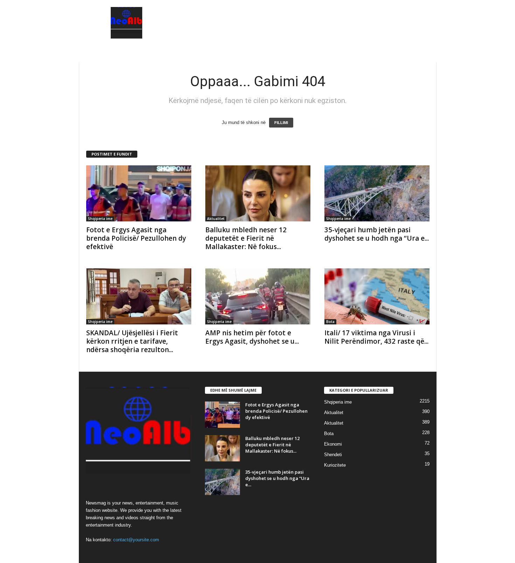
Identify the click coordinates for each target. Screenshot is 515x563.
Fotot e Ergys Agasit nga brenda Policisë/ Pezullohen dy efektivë (136, 238)
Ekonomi (333, 444)
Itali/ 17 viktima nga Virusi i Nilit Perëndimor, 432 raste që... (376, 337)
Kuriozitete (335, 465)
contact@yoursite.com (136, 539)
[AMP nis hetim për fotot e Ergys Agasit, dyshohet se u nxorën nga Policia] (257, 296)
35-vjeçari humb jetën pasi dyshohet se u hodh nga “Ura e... (376, 234)
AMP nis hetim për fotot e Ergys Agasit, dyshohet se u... (252, 337)
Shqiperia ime (100, 218)
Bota (330, 321)
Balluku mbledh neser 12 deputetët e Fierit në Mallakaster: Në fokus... (246, 238)
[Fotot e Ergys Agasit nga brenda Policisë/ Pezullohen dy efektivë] (138, 193)
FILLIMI (281, 123)
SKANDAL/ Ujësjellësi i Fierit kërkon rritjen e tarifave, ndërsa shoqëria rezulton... (132, 341)
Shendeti (333, 454)
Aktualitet (216, 218)
